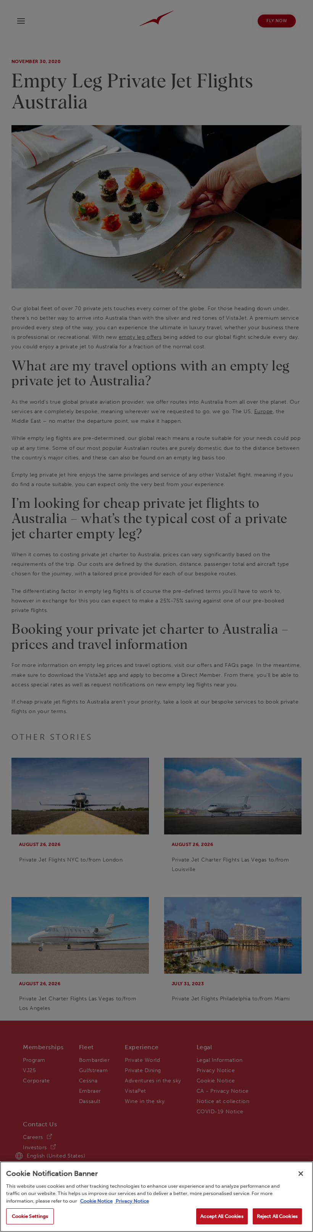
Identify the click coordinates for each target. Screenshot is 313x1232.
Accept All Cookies (221, 1216)
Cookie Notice (96, 1201)
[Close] (300, 1173)
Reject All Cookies (277, 1216)
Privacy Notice (132, 1201)
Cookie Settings (30, 1216)
